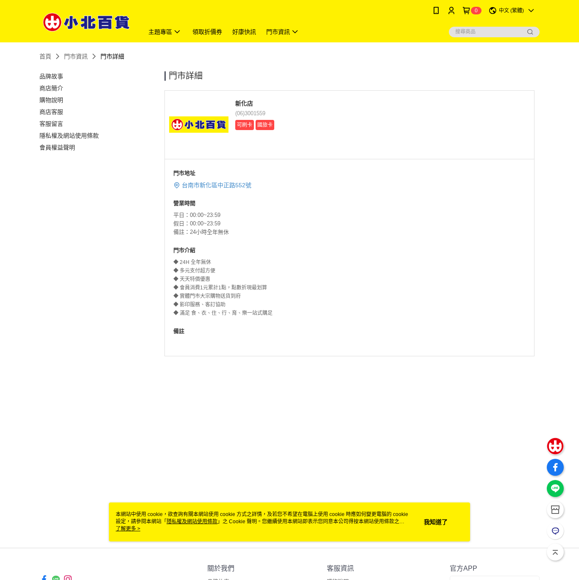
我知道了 (436, 522)
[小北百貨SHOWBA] (86, 22)
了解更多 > (128, 529)
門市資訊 (76, 56)
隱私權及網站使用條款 (192, 521)
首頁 (45, 56)
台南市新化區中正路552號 (216, 185)
